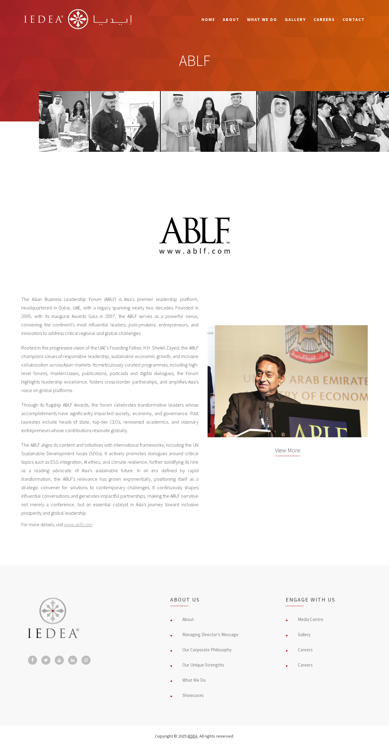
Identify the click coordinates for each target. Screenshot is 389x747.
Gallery (295, 19)
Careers (324, 19)
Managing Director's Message (210, 634)
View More (287, 450)
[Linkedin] (72, 660)
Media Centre (310, 619)
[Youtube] (59, 660)
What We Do (262, 19)
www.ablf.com (78, 524)
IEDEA (193, 736)
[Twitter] (45, 660)
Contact (354, 19)
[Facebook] (32, 660)
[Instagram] (86, 660)
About (231, 19)
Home (208, 19)
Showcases (193, 695)
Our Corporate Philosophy (207, 650)
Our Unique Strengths (203, 665)
